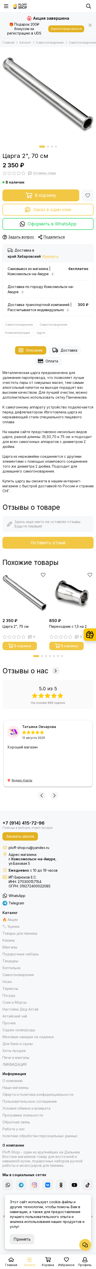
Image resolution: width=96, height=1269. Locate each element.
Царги (41, 333)
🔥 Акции (10, 919)
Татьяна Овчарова (39, 727)
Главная (8, 42)
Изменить (50, 256)
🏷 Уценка (10, 926)
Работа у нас (13, 1129)
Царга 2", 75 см (15, 626)
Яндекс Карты (22, 780)
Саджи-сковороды (18, 1030)
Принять (22, 1239)
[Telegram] (21, 1185)
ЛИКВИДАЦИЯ (14, 1064)
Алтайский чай (14, 1016)
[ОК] (61, 1185)
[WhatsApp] (7, 1185)
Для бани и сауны (17, 1044)
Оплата (52, 361)
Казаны (8, 940)
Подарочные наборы (20, 954)
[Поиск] (89, 6)
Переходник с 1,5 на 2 (68, 626)
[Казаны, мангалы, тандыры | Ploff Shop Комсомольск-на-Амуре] (20, 6)
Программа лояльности (22, 1115)
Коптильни (11, 968)
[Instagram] (34, 1185)
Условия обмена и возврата (26, 1108)
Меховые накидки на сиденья (28, 1037)
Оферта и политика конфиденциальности (37, 1094)
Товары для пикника (19, 933)
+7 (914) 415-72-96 (23, 823)
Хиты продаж (14, 1051)
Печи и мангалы (15, 1057)
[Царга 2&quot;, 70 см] (48, 95)
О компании (12, 1081)
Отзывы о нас (25, 671)
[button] (42, 147)
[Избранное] (88, 195)
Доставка (69, 350)
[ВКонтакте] (47, 1185)
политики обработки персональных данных (40, 1136)
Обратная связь (16, 1122)
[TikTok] (87, 1185)
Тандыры (10, 961)
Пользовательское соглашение (29, 1101)
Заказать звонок (20, 836)
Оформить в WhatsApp (52, 223)
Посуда (8, 995)
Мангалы (9, 947)
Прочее (9, 1023)
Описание (34, 350)
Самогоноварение (50, 42)
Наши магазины (15, 1087)
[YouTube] (74, 1185)
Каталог (25, 42)
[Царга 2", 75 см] (24, 593)
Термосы (10, 988)
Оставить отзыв (48, 542)
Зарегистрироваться (66, 29)
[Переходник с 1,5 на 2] (71, 593)
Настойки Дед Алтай (20, 1009)
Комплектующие (17, 333)
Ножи (7, 982)
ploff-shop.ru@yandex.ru (29, 848)
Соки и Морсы (14, 1002)
